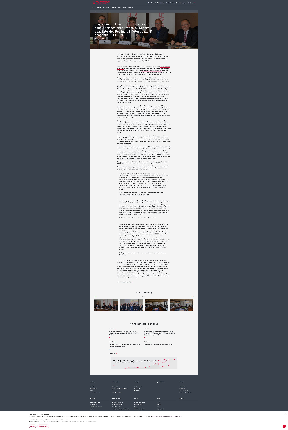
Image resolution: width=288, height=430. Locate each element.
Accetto (32, 426)
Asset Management (117, 406)
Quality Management (117, 402)
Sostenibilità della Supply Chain (142, 411)
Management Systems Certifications (121, 409)
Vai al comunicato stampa (124, 282)
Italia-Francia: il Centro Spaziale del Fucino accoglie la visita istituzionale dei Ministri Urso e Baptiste (124, 333)
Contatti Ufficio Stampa (96, 406)
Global (158, 398)
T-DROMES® (136, 268)
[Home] (93, 8)
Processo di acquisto (139, 402)
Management (93, 388)
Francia (158, 402)
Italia (158, 406)
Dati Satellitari (182, 386)
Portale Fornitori (138, 404)
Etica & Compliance (95, 392)
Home (94, 11)
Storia (91, 390)
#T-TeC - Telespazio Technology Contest (120, 389)
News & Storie (93, 404)
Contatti (181, 398)
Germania (159, 404)
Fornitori (136, 398)
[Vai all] (284, 426)
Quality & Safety (116, 398)
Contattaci (99, 11)
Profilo (91, 386)
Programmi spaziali (183, 390)
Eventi (91, 409)
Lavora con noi (138, 386)
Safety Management (117, 404)
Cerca (194, 2)
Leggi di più (112, 353)
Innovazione (115, 382)
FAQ (135, 406)
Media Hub (93, 398)
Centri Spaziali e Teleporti (185, 392)
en (189, 2)
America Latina (160, 409)
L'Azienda (92, 382)
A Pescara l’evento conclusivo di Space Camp (158, 344)
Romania (159, 411)
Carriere (136, 382)
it (190, 2)
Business (181, 382)
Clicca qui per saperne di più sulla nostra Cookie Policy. (166, 416)
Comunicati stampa (95, 402)
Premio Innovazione (117, 392)
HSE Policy (137, 388)
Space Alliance (160, 382)
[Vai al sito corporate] (101, 2)
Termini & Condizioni (139, 409)
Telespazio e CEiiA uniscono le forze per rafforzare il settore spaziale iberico (124, 345)
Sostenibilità (115, 386)
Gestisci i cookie (43, 426)
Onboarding (137, 390)
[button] (106, 305)
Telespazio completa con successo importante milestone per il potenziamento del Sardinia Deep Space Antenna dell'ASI (159, 333)
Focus (91, 411)
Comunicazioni (182, 388)
